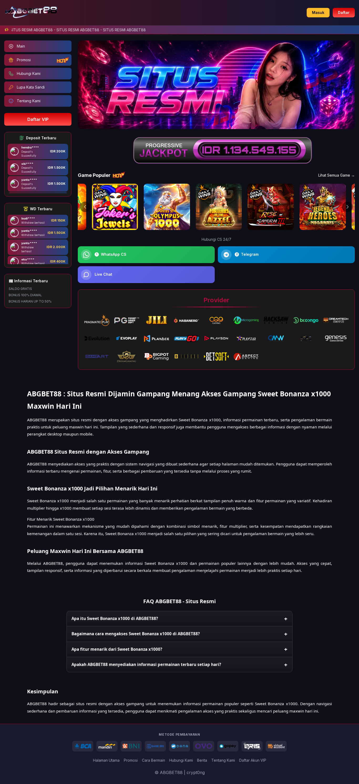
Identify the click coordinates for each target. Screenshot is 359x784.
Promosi (131, 760)
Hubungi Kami (181, 760)
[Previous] (85, 207)
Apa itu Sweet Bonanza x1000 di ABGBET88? (114, 618)
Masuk (318, 12)
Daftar (344, 12)
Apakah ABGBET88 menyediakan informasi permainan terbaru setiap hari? (146, 664)
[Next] (347, 207)
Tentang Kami (223, 760)
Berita (202, 760)
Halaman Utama (106, 760)
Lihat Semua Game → (336, 175)
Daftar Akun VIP (252, 760)
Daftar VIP (38, 119)
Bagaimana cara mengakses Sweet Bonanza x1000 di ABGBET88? (135, 633)
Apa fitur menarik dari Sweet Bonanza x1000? (116, 649)
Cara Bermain (153, 760)
